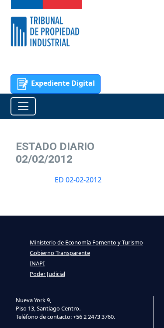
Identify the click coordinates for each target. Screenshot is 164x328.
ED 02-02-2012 (78, 180)
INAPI (37, 263)
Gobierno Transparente (60, 253)
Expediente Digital (62, 83)
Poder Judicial (47, 274)
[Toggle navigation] (23, 106)
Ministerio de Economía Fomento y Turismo (86, 242)
